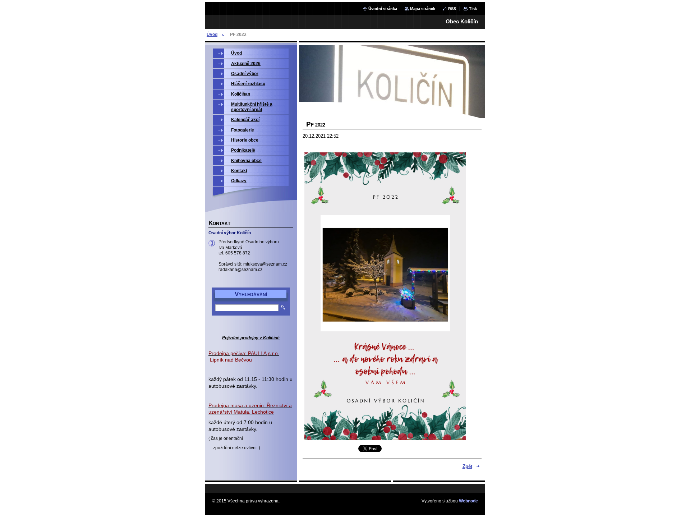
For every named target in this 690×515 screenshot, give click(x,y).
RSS (452, 8)
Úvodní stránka (382, 8)
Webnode (468, 501)
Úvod (212, 34)
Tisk (473, 8)
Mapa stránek (422, 8)
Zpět (467, 466)
